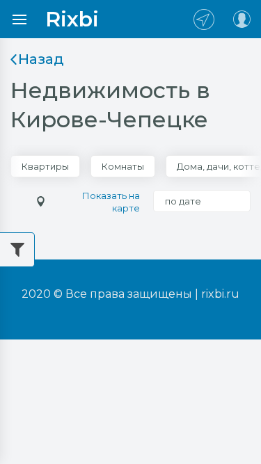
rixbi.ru (220, 294)
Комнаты (123, 166)
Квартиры (45, 166)
